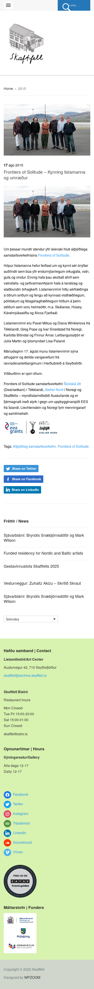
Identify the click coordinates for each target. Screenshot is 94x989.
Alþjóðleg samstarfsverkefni (34, 446)
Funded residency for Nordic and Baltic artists (43, 553)
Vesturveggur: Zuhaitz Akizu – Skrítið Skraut (42, 583)
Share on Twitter (24, 468)
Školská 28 (72, 383)
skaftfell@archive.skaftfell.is (25, 675)
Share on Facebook (26, 479)
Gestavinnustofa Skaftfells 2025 (31, 566)
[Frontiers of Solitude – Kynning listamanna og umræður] (47, 129)
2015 (22, 88)
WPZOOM (32, 977)
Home (8, 88)
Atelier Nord (54, 389)
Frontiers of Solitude (53, 255)
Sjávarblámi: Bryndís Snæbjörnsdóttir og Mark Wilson (44, 537)
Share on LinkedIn (25, 489)
